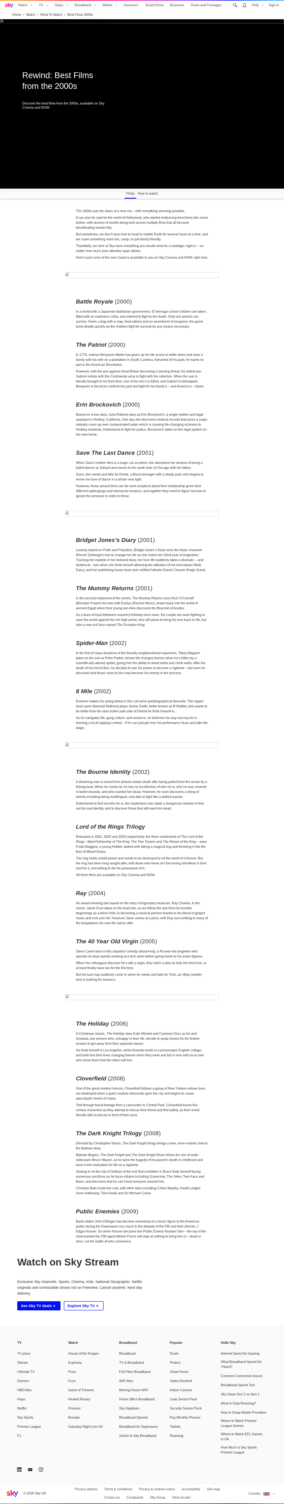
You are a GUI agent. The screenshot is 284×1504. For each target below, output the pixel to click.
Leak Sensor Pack (183, 1399)
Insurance (131, 5)
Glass (59, 5)
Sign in (274, 5)
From (72, 1372)
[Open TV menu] (47, 5)
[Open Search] (235, 5)
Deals (174, 1353)
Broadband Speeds (133, 1417)
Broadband (83, 5)
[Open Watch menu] (31, 5)
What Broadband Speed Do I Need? (241, 1364)
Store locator (181, 1497)
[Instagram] (41, 1469)
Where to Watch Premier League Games (239, 1423)
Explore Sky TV (81, 1306)
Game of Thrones (81, 1390)
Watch (22, 5)
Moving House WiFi (133, 1390)
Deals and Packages (206, 5)
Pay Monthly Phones (185, 1417)
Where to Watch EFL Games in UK (241, 1436)
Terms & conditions (118, 1489)
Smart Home (154, 5)
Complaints (134, 1497)
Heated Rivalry (79, 1399)
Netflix (22, 1408)
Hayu (21, 1399)
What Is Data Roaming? (238, 1403)
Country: (254, 1493)
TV (41, 5)
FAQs (130, 193)
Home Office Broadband (137, 1399)
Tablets (175, 1426)
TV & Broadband (131, 1362)
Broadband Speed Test (238, 1385)
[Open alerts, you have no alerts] (244, 5)
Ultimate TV (26, 1372)
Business (177, 5)
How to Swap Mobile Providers (243, 1412)
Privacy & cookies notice (157, 1489)
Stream (22, 1362)
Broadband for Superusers (138, 1426)
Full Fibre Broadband (135, 1372)
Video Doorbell (181, 1381)
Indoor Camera (181, 1390)
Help (255, 5)
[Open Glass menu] (67, 5)
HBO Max (24, 1390)
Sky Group (157, 1497)
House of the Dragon (83, 1353)
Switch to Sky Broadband (137, 1436)
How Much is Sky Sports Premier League (239, 1450)
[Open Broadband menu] (95, 5)
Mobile (107, 5)
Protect (175, 1362)
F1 (19, 1436)
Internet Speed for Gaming (240, 1353)
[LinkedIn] (19, 1469)
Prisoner (74, 1408)
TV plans (24, 1353)
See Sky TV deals (36, 1306)
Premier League (29, 1426)
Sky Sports (25, 1417)
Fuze (72, 1381)
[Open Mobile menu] (116, 5)
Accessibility (191, 1489)
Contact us (112, 1497)
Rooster (74, 1417)
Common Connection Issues (242, 1376)
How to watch (148, 193)
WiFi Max (126, 1381)
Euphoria (75, 1362)
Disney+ (23, 1381)
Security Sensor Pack (186, 1408)
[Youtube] (30, 1469)
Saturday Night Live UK (85, 1426)
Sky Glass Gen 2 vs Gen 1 (240, 1394)
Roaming (176, 1436)
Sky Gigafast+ (129, 1408)
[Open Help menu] (262, 5)
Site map (213, 1489)
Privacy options (86, 1489)
